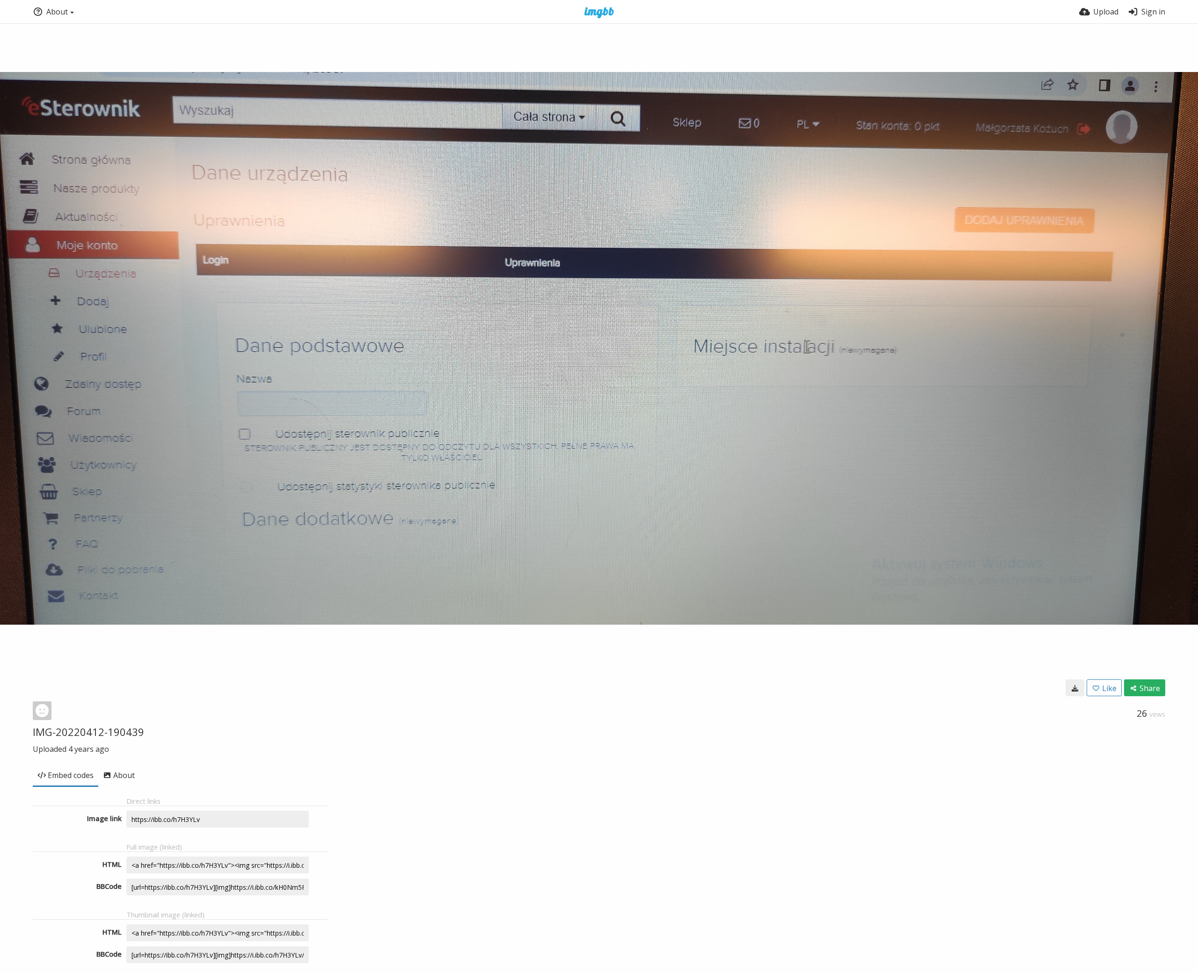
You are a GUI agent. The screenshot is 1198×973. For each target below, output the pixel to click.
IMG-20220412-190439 (88, 732)
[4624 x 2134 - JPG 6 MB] (1075, 687)
